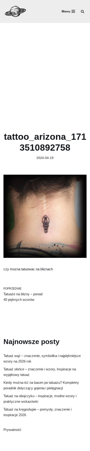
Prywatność (12, 430)
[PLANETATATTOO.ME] (15, 11)
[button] (82, 11)
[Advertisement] (45, 70)
